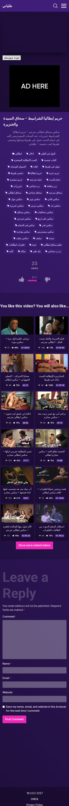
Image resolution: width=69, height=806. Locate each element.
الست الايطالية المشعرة (25, 160)
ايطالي (18, 153)
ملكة (23, 251)
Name (7, 663)
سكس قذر (47, 225)
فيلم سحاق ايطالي (52, 244)
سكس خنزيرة (17, 205)
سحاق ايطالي (14, 192)
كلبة (11, 251)
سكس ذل (55, 205)
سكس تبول (16, 199)
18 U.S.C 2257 (34, 793)
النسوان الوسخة (18, 166)
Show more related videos (34, 545)
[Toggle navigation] (63, 6)
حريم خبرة (54, 173)
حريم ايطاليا (36, 173)
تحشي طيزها (16, 173)
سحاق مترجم (55, 192)
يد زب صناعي (54, 251)
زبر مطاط (52, 186)
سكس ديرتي (37, 205)
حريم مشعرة (15, 179)
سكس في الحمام (26, 225)
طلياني (7, 6)
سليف (38, 238)
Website (7, 692)
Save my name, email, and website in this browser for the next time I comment (36, 708)
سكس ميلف (22, 238)
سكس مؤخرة (23, 231)
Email (7, 678)
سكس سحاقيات (45, 212)
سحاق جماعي (35, 192)
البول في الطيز (48, 153)
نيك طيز (36, 251)
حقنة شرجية (35, 179)
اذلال (31, 153)
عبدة (34, 244)
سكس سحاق (23, 212)
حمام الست (54, 179)
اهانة (35, 166)
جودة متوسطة (12, 57)
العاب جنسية (50, 160)
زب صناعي (34, 186)
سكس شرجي (24, 218)
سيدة (51, 238)
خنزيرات (17, 186)
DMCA (34, 799)
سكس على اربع (45, 218)
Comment (9, 616)
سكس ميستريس (45, 231)
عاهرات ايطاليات (16, 244)
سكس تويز (34, 199)
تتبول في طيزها (52, 166)
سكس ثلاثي (53, 199)
